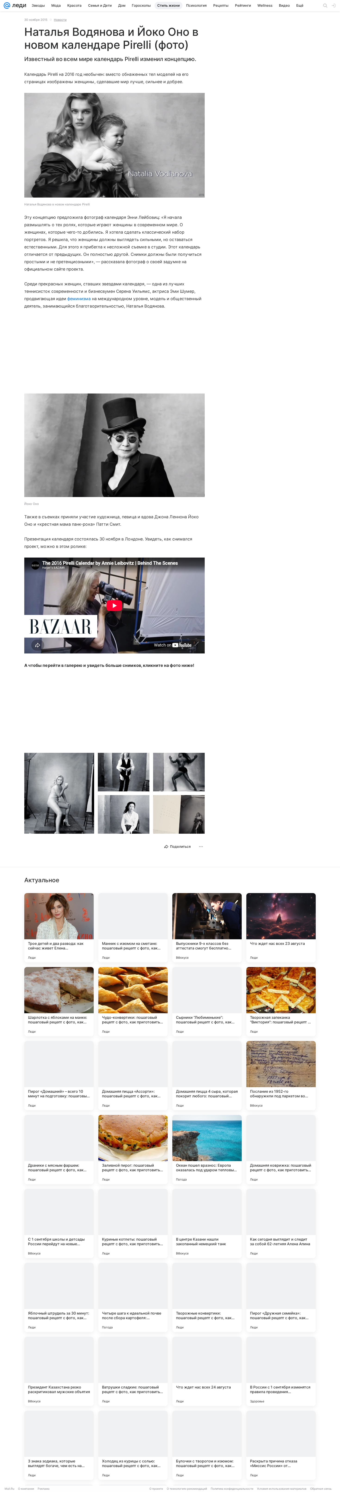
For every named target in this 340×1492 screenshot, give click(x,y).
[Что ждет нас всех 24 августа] (207, 1371)
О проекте (156, 1488)
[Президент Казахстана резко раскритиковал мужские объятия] (59, 1371)
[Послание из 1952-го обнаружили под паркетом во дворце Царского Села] (281, 1075)
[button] (114, 145)
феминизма (79, 298)
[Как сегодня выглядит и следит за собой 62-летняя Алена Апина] (281, 1223)
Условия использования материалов (281, 1488)
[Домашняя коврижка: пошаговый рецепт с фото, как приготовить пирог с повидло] (281, 1149)
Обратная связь (321, 1488)
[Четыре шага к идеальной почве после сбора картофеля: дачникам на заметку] (133, 1297)
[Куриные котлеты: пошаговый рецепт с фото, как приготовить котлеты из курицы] (133, 1223)
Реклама (43, 1488)
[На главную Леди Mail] (18, 5)
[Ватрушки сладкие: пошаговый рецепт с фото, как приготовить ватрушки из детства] (133, 1371)
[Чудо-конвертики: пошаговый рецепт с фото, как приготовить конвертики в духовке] (133, 1001)
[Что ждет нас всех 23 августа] (281, 927)
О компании (26, 1488)
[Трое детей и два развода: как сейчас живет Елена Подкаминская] (59, 927)
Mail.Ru (9, 1488)
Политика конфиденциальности (232, 1488)
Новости (60, 19)
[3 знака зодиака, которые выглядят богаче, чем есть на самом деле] (59, 1445)
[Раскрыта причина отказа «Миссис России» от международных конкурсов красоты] (281, 1445)
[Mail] (7, 5)
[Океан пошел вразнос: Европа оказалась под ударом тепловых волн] (207, 1149)
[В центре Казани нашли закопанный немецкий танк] (207, 1223)
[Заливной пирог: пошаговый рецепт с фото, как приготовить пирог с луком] (133, 1149)
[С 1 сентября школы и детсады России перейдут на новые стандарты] (59, 1223)
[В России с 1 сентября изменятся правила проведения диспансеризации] (281, 1371)
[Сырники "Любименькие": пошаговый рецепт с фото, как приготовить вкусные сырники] (207, 1001)
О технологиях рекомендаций (187, 1488)
